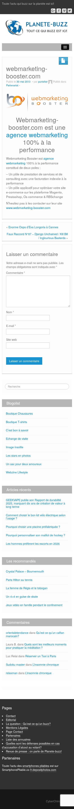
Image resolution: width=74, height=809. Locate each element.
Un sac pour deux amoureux (23, 464)
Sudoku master (15, 664)
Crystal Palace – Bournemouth (25, 571)
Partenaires (13, 735)
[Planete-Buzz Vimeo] (64, 10)
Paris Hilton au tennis (19, 580)
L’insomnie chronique (46, 664)
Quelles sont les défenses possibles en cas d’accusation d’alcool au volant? (31, 745)
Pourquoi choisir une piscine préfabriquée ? (33, 527)
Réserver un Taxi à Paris (40, 656)
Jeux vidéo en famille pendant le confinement (34, 605)
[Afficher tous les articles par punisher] (50, 81)
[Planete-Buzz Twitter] (69, 10)
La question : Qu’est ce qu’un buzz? (28, 724)
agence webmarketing (37, 134)
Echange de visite (17, 439)
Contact (11, 716)
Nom (10, 312)
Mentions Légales (17, 728)
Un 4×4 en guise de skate (22, 596)
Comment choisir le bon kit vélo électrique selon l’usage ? (36, 516)
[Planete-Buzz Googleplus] (53, 10)
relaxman (12, 673)
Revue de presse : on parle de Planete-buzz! (34, 751)
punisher (43, 81)
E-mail (11, 326)
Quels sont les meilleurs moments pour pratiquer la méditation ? (36, 646)
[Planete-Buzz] (37, 28)
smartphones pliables (35, 766)
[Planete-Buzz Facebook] (58, 10)
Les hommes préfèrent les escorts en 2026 (33, 544)
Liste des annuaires (18, 739)
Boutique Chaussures (19, 413)
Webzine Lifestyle (17, 472)
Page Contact (14, 732)
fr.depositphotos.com (43, 770)
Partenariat (12, 85)
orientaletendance (17, 633)
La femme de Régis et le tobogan (27, 588)
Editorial (11, 720)
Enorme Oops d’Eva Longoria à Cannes (33, 227)
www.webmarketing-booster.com (28, 207)
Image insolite (14, 447)
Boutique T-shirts (16, 422)
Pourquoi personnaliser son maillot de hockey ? (35, 535)
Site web (11, 339)
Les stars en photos (18, 455)
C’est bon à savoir (17, 430)
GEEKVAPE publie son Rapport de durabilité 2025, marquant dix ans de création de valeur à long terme (35, 503)
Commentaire (15, 273)
